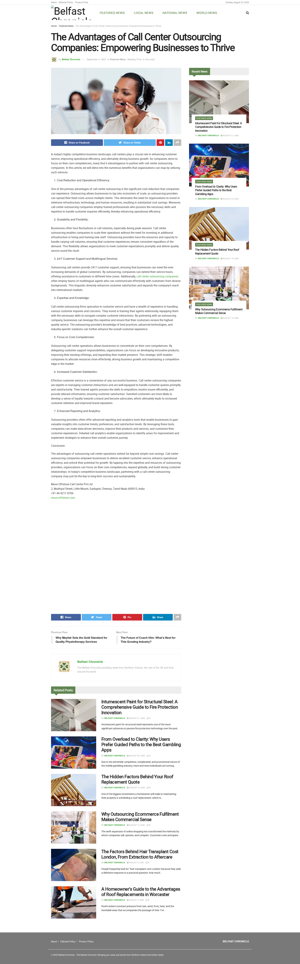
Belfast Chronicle (71, 59)
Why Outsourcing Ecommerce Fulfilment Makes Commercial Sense (140, 816)
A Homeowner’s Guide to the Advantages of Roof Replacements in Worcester (140, 891)
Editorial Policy (66, 2)
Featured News (112, 13)
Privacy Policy (81, 2)
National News (174, 13)
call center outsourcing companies (157, 276)
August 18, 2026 (136, 787)
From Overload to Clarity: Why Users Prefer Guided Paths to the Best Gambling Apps (141, 744)
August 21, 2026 (136, 718)
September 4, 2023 (96, 59)
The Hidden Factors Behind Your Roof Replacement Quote (137, 779)
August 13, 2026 (136, 824)
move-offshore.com (63, 498)
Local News (143, 13)
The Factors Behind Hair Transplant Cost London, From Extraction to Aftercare (139, 854)
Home (54, 25)
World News (206, 13)
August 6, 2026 (136, 862)
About (54, 2)
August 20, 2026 (136, 755)
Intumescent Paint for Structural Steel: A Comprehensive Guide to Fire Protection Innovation (139, 707)
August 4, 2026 (136, 899)
